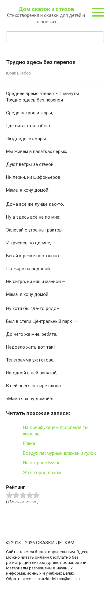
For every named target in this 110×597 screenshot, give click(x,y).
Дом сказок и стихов (46, 9)
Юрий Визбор (18, 73)
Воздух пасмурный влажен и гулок (59, 453)
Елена (29, 443)
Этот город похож (42, 472)
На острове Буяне (42, 462)
